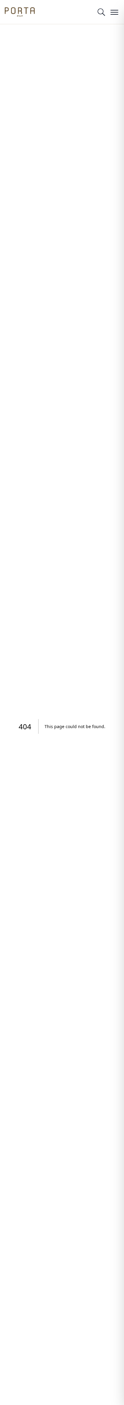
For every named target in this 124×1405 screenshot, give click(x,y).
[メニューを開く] (114, 12)
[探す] (101, 12)
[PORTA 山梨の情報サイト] (20, 12)
